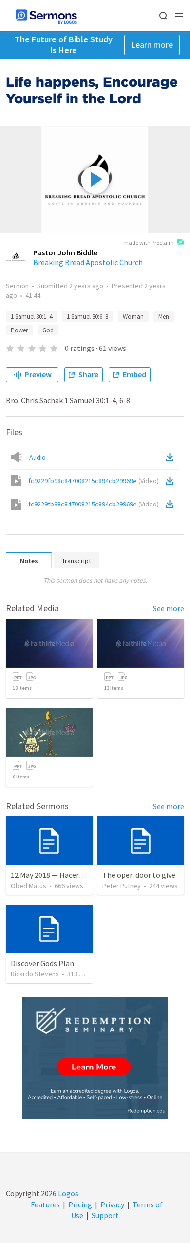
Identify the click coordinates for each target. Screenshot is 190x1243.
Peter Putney (121, 885)
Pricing (80, 1204)
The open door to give (138, 875)
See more (168, 608)
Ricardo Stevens (35, 974)
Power (19, 330)
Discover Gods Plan (42, 963)
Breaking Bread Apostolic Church (88, 262)
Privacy (112, 1204)
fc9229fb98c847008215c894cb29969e (93, 480)
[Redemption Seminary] (95, 1058)
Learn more (152, 44)
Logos (67, 1193)
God (48, 330)
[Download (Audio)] (171, 457)
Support (105, 1215)
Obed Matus (28, 885)
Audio (37, 457)
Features (45, 1204)
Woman (133, 316)
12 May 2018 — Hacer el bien (57, 875)
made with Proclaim (148, 242)
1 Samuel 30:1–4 (31, 316)
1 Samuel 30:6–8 (87, 316)
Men (163, 316)
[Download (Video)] (171, 480)
